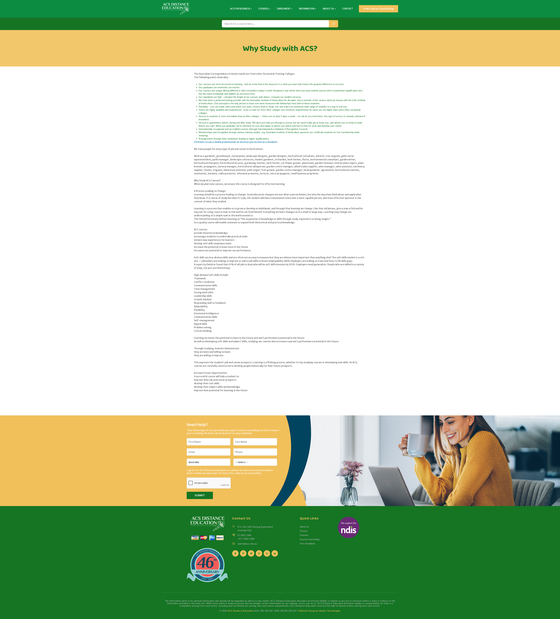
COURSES (263, 8)
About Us (304, 526)
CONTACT (347, 8)
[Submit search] (333, 23)
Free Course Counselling (378, 8)
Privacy (304, 531)
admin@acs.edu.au (247, 543)
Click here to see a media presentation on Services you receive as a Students (235, 142)
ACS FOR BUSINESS (240, 8)
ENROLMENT (284, 8)
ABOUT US (328, 8)
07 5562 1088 (244, 535)
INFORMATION (306, 8)
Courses (304, 535)
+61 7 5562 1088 (246, 539)
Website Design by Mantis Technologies (320, 611)
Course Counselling (310, 539)
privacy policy (253, 473)
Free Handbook (307, 543)
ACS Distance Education (240, 611)
